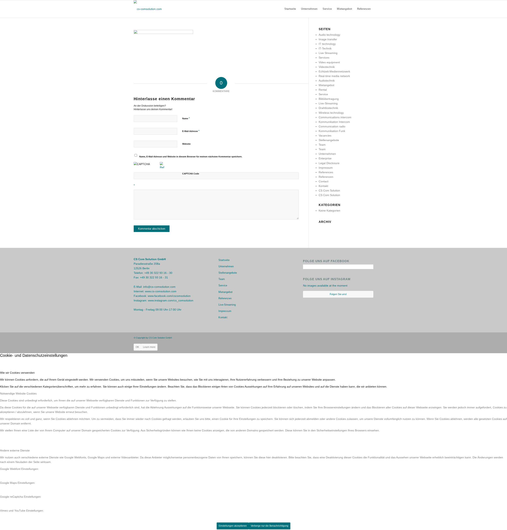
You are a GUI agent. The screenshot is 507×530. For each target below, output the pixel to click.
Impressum (326, 167)
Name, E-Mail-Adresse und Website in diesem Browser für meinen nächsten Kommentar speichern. (190, 156)
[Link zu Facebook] (358, 338)
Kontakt (323, 186)
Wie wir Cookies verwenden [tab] (17, 372)
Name (186, 118)
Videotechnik (327, 66)
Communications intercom (335, 117)
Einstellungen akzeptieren (233, 525)
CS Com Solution (329, 190)
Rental (323, 89)
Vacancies (325, 135)
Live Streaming (328, 53)
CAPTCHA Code (190, 173)
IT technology (327, 43)
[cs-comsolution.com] (148, 9)
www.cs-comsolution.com (160, 291)
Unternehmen (327, 153)
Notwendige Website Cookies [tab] (18, 393)
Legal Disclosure (329, 163)
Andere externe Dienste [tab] (15, 450)
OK (137, 347)
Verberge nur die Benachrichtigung (269, 525)
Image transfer (328, 39)
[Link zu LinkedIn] (370, 338)
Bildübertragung (329, 98)
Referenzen (326, 176)
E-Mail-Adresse (190, 131)
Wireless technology (331, 112)
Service (323, 94)
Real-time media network (334, 76)
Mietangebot (326, 85)
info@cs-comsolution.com (159, 286)
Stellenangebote (329, 140)
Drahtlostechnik (328, 108)
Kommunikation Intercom (334, 121)
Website (186, 144)
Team (322, 144)
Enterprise (325, 158)
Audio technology (329, 34)
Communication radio (332, 126)
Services (324, 57)
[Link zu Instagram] (364, 338)
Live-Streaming (328, 103)
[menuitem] (290, 9)
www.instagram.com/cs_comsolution (170, 300)
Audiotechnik (327, 80)
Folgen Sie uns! (338, 294)
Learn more (149, 347)
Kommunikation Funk (332, 131)
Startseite (224, 260)
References (326, 172)
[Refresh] (162, 167)
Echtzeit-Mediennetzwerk (334, 71)
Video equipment (329, 62)
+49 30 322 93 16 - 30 (158, 272)
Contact (323, 181)
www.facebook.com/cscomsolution (169, 295)
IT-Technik (325, 48)
